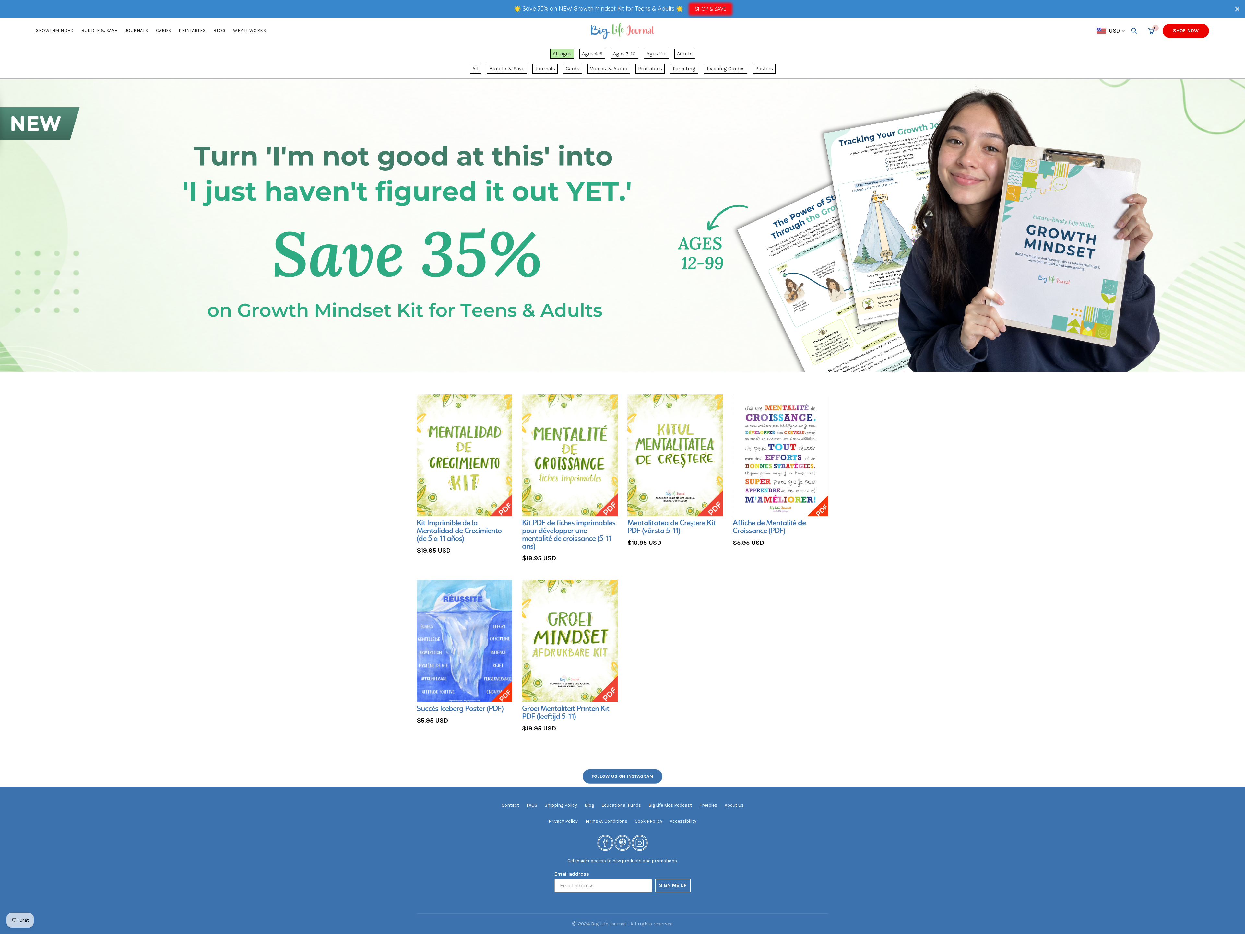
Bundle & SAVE (99, 30)
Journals (136, 30)
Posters (764, 68)
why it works (249, 30)
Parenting (684, 68)
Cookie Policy (648, 821)
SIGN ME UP (673, 885)
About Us (734, 805)
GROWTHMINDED (55, 30)
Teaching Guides (725, 68)
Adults (685, 54)
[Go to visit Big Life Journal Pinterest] (622, 843)
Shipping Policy (561, 805)
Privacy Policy (563, 821)
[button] (1237, 9)
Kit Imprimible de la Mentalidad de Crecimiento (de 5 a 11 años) (459, 531)
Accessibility (683, 821)
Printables (192, 30)
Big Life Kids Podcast (670, 805)
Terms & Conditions (606, 821)
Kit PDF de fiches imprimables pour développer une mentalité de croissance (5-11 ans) (568, 535)
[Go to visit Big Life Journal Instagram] (640, 843)
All (475, 68)
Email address (571, 874)
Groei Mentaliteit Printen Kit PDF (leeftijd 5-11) (565, 713)
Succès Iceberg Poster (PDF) (460, 709)
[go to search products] (1134, 31)
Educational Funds (621, 805)
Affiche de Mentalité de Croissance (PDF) (769, 527)
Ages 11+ (656, 54)
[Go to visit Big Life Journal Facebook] (605, 843)
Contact (510, 805)
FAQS (532, 805)
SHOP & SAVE (710, 9)
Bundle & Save (506, 68)
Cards (163, 30)
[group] (464, 475)
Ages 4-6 (592, 54)
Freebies (708, 805)
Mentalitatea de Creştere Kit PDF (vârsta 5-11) (671, 527)
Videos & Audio (608, 68)
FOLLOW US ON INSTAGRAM (623, 776)
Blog (219, 30)
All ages (562, 54)
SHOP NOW (1186, 31)
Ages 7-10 (624, 54)
